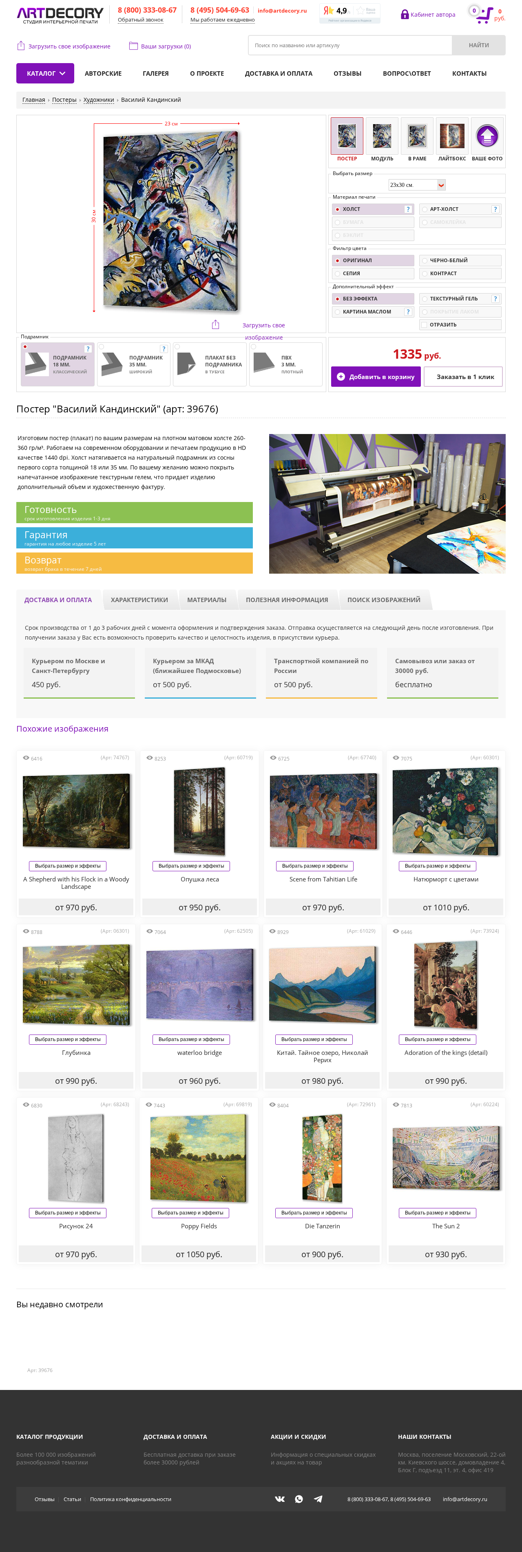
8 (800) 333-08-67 (147, 10)
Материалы (207, 600)
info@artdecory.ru (282, 10)
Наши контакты (424, 1436)
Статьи (72, 1499)
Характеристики (139, 600)
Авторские (103, 73)
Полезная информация (287, 600)
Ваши (166, 46)
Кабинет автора (433, 14)
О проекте (207, 73)
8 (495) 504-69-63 (219, 10)
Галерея (156, 73)
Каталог (41, 73)
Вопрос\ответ (407, 73)
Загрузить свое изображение (70, 46)
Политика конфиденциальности (130, 1499)
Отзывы (348, 73)
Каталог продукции (49, 1436)
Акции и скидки (298, 1436)
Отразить (443, 324)
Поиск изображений (383, 600)
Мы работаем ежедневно (222, 19)
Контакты (469, 73)
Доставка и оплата (278, 73)
